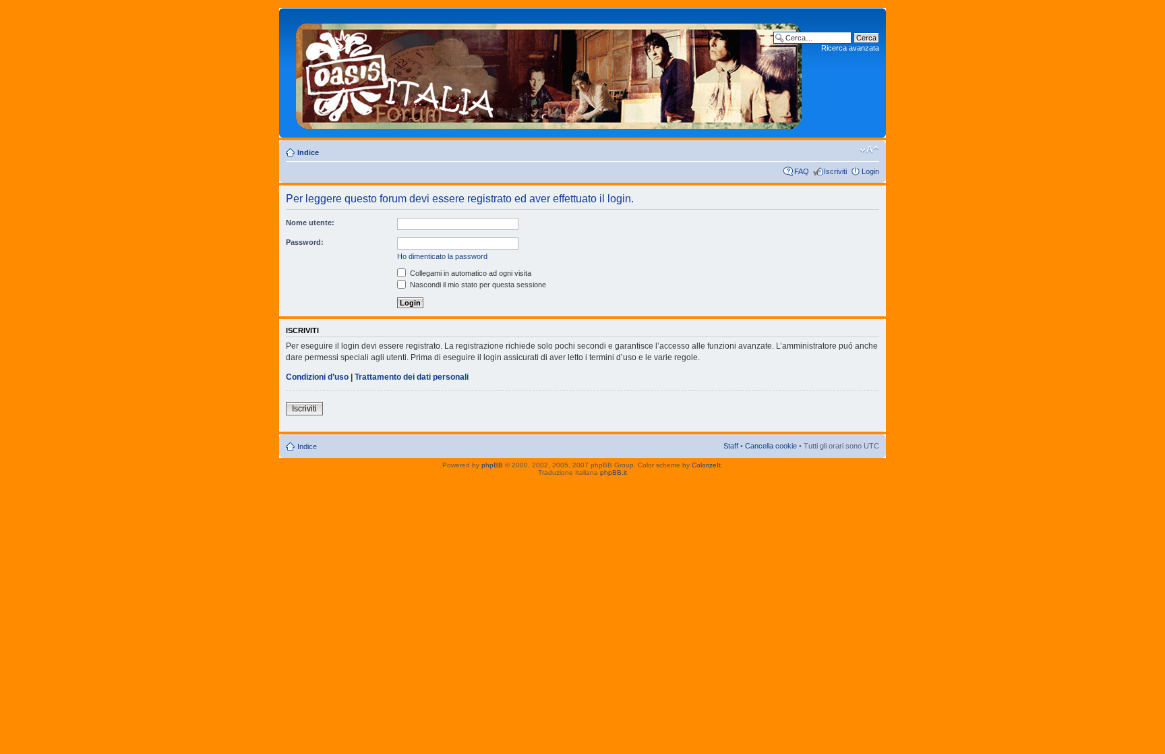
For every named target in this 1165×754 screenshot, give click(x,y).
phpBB (492, 465)
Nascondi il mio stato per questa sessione (477, 285)
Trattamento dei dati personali (412, 377)
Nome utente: (310, 223)
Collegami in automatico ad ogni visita (469, 273)
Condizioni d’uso (317, 377)
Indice (308, 152)
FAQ (801, 171)
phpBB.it (613, 472)
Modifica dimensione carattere (869, 150)
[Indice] (549, 72)
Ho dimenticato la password (442, 256)
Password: (305, 242)
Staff (730, 446)
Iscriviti (835, 171)
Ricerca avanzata (850, 48)
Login (870, 171)
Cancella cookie (771, 446)
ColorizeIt (706, 465)
